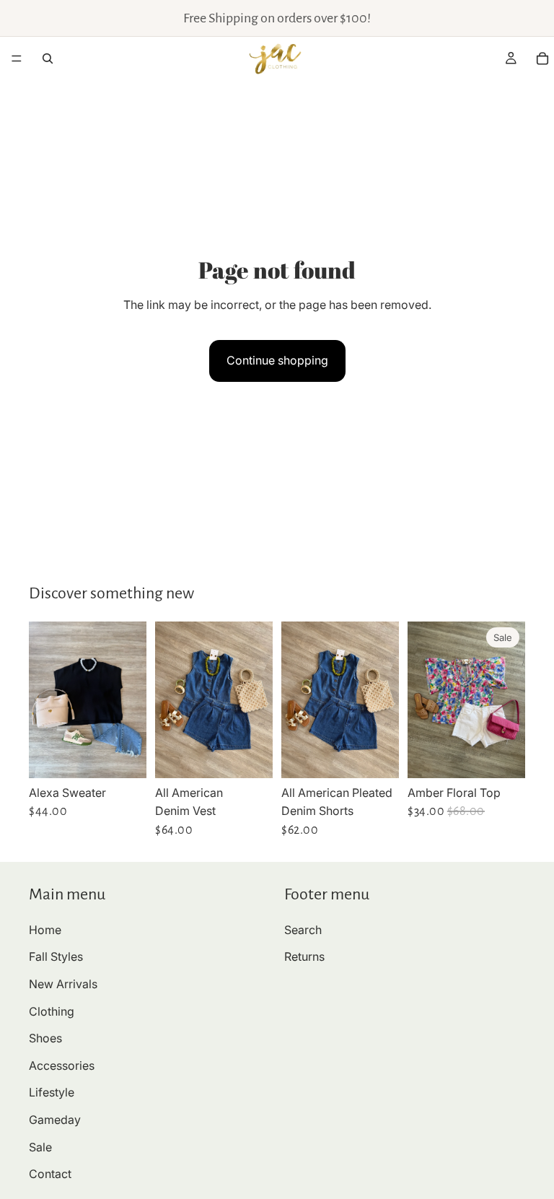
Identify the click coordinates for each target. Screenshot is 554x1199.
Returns (304, 957)
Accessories (61, 1065)
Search (303, 930)
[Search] (47, 58)
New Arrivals (63, 984)
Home (45, 930)
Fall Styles (56, 957)
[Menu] (16, 58)
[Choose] (124, 756)
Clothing (51, 1011)
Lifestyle (51, 1093)
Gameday (55, 1119)
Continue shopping (277, 360)
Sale (40, 1147)
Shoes (45, 1039)
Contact (50, 1174)
